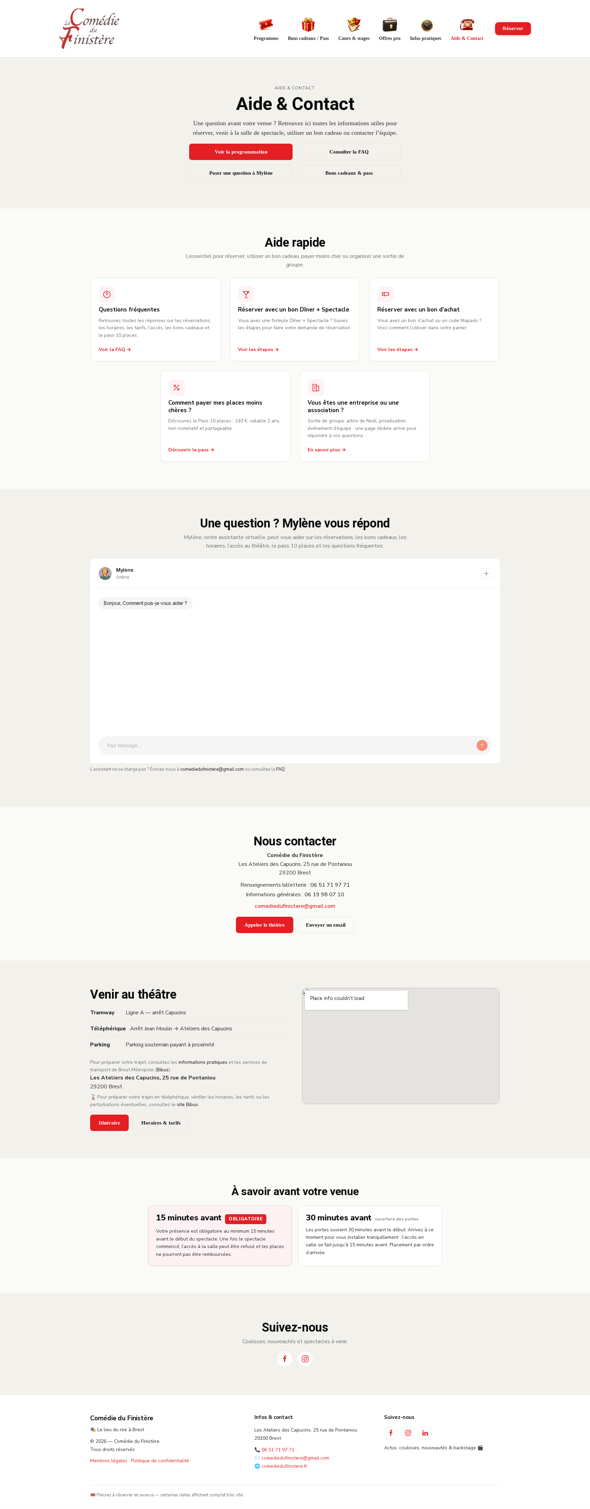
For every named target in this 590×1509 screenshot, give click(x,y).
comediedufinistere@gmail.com (212, 769)
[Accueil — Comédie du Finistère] (89, 29)
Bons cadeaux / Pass (308, 38)
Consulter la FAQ (349, 152)
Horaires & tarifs (161, 1123)
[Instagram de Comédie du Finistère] (408, 1433)
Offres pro (390, 38)
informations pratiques (203, 1062)
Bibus (163, 1070)
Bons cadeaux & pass (349, 173)
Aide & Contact (467, 38)
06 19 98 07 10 (324, 894)
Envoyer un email (326, 925)
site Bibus (187, 1104)
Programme (266, 38)
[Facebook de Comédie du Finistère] (391, 1433)
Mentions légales (108, 1460)
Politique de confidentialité (160, 1460)
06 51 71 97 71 (330, 885)
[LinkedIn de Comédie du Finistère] (425, 1433)
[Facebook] (285, 1359)
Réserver (513, 28)
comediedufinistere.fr (284, 1466)
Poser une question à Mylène (241, 173)
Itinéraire (109, 1123)
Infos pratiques (425, 38)
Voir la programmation (241, 152)
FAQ (280, 769)
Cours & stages (353, 38)
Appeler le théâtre (264, 925)
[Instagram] (305, 1359)
